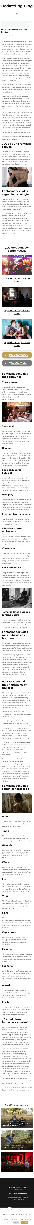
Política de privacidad (21, 1197)
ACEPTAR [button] (24, 1222)
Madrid (23, 24)
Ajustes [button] (16, 1222)
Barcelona (6, 22)
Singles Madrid (23, 26)
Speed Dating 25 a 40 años (17, 280)
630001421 (18, 1187)
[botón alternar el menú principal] (17, 14)
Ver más (8, 1222)
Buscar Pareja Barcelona (21, 22)
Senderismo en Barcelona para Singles (14, 1148)
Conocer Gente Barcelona (20, 1119)
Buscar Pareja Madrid (10, 24)
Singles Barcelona (9, 26)
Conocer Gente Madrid (10, 1122)
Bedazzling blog (8, 35)
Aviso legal (11, 1197)
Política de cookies (18, 1199)
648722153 (18, 1189)
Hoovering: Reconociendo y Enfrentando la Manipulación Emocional (16, 1124)
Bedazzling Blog (17, 6)
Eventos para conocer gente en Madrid (14, 1170)
